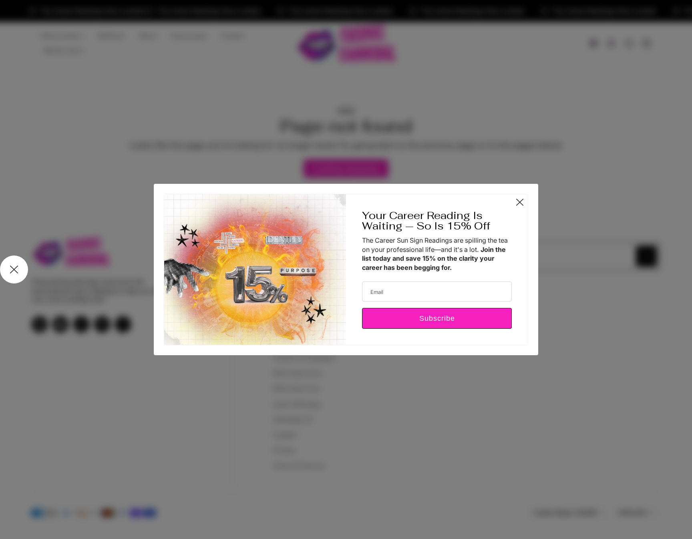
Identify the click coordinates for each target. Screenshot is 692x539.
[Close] (520, 202)
